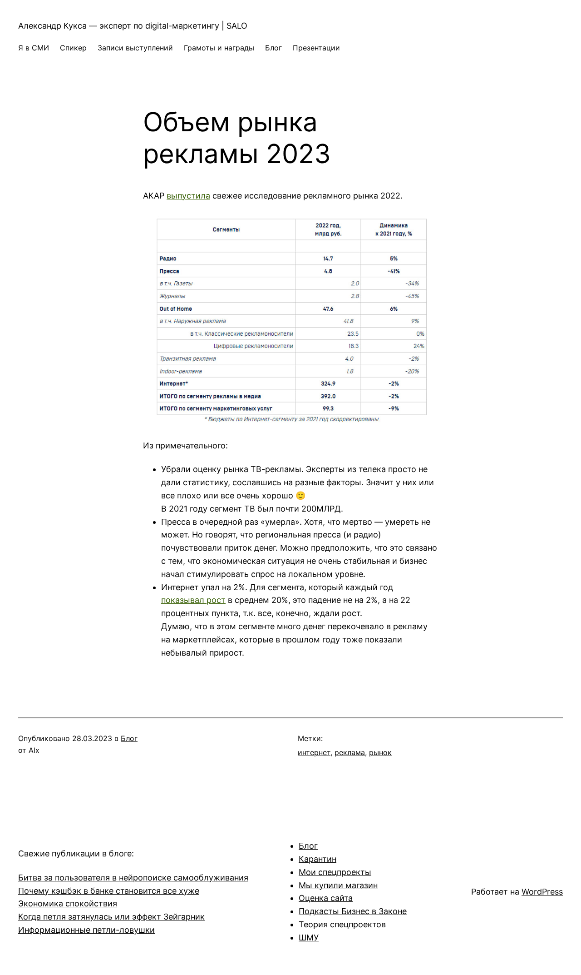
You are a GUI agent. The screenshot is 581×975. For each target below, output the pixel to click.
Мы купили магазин (338, 885)
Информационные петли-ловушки (86, 930)
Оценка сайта (326, 898)
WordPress (542, 891)
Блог (129, 738)
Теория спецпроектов (342, 924)
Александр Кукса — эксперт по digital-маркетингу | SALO (132, 25)
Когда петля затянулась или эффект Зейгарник (111, 916)
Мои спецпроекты (335, 872)
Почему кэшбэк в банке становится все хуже (108, 890)
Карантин (317, 859)
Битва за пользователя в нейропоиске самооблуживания (133, 877)
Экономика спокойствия (67, 903)
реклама (350, 752)
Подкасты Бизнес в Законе (353, 911)
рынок (380, 752)
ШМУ (309, 937)
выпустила (188, 195)
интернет (314, 752)
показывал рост (193, 600)
